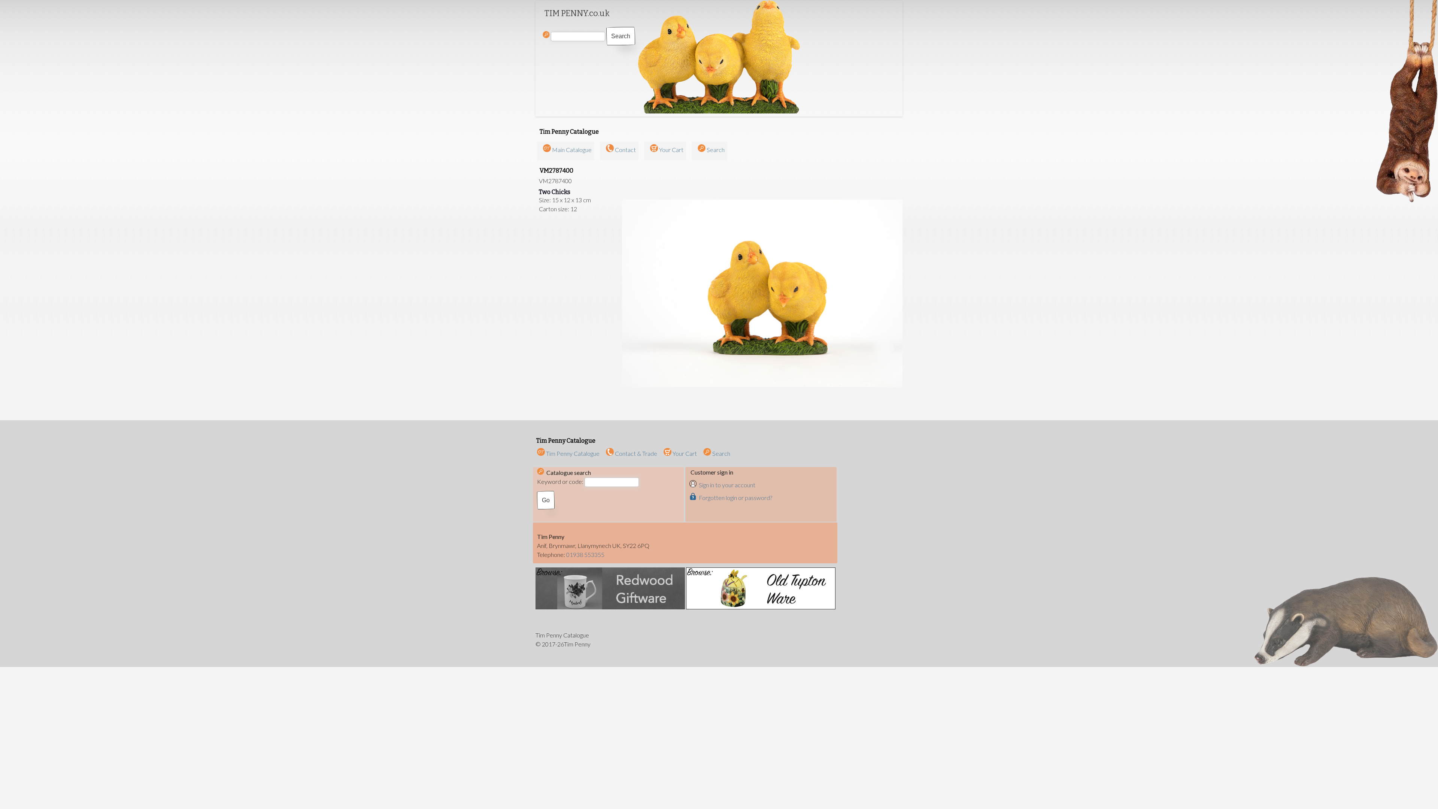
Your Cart (671, 149)
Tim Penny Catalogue (572, 453)
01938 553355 (585, 554)
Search (716, 149)
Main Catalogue (572, 149)
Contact (625, 149)
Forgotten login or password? (735, 497)
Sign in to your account (727, 484)
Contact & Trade (635, 453)
